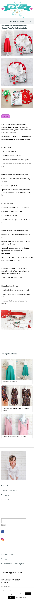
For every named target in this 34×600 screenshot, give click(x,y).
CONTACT (6, 499)
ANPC (5, 559)
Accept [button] (28, 594)
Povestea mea (8, 486)
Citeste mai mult (20, 597)
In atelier (6, 495)
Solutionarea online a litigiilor (13, 564)
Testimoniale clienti (10, 490)
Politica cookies (8, 555)
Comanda (5, 116)
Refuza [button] (11, 597)
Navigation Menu (17, 21)
